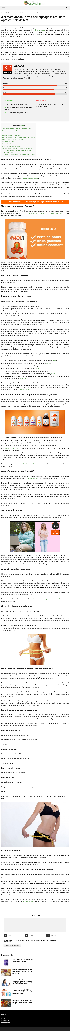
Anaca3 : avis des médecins (11, 144)
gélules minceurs (39, 30)
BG (6, 13)
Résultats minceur (8, 152)
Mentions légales (5, 1022)
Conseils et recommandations (11, 146)
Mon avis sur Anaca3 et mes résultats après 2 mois (18, 154)
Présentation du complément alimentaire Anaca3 (17, 128)
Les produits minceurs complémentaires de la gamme (18, 137)
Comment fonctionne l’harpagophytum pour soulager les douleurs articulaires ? (22, 981)
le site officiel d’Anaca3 (31, 478)
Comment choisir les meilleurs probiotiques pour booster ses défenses (22, 971)
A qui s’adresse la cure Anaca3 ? (12, 139)
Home (2, 13)
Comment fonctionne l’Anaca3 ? (12, 131)
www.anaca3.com (39, 57)
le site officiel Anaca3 (25, 389)
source (25, 178)
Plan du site (4, 1018)
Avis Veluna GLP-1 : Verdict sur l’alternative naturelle (22, 960)
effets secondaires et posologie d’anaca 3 (46, 599)
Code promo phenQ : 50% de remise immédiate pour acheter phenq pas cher (22, 992)
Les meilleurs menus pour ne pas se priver (18, 150)
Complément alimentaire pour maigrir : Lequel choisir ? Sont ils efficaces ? (22, 1002)
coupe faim (55, 213)
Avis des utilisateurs (8, 141)
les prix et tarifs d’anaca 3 (25, 464)
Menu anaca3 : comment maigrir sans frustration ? (17, 148)
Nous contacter (5, 1020)
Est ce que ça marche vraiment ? (15, 133)
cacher (22, 125)
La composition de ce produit (11, 135)
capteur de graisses (11, 448)
